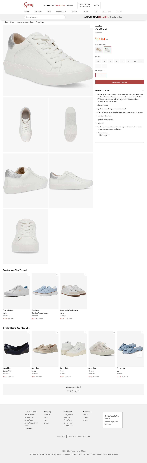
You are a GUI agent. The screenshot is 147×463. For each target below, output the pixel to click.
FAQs (26, 426)
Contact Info (28, 429)
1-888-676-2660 (84, 4)
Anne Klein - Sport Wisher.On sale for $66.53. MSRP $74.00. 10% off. (16, 354)
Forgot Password (29, 415)
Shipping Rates (29, 417)
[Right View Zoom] (70, 180)
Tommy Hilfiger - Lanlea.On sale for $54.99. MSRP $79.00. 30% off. (16, 296)
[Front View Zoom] (25, 236)
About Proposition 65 (31, 423)
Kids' (96, 12)
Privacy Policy (72, 436)
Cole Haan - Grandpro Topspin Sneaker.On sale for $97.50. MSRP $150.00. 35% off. (45, 296)
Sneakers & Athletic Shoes (25, 22)
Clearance (107, 12)
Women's (75, 12)
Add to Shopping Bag (119, 82)
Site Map (86, 417)
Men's (86, 12)
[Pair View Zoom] (48, 60)
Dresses (104, 454)
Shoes (26, 12)
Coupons (86, 420)
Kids (45, 420)
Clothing (38, 12)
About (85, 415)
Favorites (117, 5)
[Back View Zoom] (25, 180)
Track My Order (69, 426)
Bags (49, 12)
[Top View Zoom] (25, 124)
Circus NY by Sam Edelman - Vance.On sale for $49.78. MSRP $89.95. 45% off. (73, 296)
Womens (47, 415)
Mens (46, 417)
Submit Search (63, 17)
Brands (119, 12)
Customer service (113, 5)
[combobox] (45, 17)
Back (6, 22)
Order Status (68, 420)
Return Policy (28, 420)
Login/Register (68, 415)
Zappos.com (63, 454)
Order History (68, 423)
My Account (108, 5)
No (79, 391)
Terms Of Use (61, 436)
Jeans (109, 454)
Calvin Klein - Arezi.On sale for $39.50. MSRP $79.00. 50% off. (73, 354)
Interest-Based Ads (84, 436)
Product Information (102, 90)
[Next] (139, 354)
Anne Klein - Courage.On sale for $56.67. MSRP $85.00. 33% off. (101, 354)
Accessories (61, 12)
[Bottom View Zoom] (70, 124)
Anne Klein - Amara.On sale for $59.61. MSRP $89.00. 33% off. (45, 354)
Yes (68, 391)
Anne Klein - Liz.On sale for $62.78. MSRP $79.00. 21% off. (130, 354)
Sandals (98, 454)
